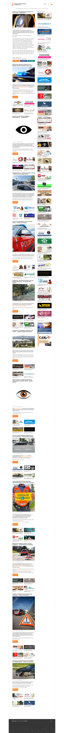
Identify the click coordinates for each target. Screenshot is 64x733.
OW (33, 8)
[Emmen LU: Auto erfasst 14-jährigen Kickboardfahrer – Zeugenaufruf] (23, 130)
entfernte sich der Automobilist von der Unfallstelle (25, 570)
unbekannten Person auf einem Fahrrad (22, 87)
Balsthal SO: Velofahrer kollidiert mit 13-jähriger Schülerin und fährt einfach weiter (22, 65)
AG (16, 8)
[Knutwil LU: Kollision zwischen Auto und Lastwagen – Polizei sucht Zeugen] (23, 613)
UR (42, 8)
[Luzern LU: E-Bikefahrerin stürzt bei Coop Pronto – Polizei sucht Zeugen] (23, 238)
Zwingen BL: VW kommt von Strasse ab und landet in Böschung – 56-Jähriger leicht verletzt (22, 281)
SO (37, 8)
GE (24, 8)
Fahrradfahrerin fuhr (18, 408)
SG (35, 8)
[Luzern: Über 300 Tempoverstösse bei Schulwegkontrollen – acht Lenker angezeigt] (23, 498)
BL (21, 8)
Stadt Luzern (25, 455)
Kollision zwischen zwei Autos (27, 456)
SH (36, 8)
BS (22, 8)
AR (18, 8)
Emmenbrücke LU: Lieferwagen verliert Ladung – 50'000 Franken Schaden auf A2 (23, 173)
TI (41, 8)
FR (23, 8)
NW (32, 8)
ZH (46, 8)
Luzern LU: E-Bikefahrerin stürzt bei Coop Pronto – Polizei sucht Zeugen (22, 222)
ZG (47, 8)
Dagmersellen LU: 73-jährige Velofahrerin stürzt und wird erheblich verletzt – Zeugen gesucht (22, 381)
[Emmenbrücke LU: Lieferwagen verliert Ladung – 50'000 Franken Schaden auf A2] (23, 183)
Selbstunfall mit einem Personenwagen (19, 305)
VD (43, 8)
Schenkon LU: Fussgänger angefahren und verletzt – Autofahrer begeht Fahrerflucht (22, 331)
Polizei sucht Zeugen (22, 92)
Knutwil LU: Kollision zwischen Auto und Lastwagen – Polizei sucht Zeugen (22, 594)
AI (17, 8)
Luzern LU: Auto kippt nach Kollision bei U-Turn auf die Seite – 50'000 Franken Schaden (23, 436)
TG (40, 8)
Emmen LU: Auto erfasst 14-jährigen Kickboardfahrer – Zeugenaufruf (21, 117)
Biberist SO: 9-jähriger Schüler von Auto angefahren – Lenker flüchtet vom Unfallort (22, 544)
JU (28, 8)
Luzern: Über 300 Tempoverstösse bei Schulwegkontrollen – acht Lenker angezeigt (23, 482)
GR (27, 8)
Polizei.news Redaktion (20, 28)
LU (29, 8)
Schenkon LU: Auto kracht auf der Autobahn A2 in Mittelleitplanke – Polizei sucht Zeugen (23, 661)
